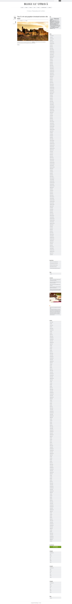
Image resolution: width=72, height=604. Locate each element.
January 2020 (51, 104)
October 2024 (51, 325)
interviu (51, 24)
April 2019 (51, 118)
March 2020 (51, 101)
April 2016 (51, 461)
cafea (57, 21)
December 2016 (51, 162)
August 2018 (51, 417)
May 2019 (51, 403)
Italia (53, 24)
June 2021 (51, 364)
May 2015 (51, 478)
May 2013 (51, 229)
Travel (26, 20)
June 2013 (51, 514)
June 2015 (51, 190)
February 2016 (51, 464)
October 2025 (51, 35)
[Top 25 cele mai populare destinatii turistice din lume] (32, 40)
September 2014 (51, 204)
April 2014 (51, 212)
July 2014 (51, 207)
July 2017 (51, 151)
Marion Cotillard (55, 25)
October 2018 (51, 414)
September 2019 (51, 110)
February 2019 (51, 121)
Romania (53, 26)
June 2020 (51, 96)
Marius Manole (58, 25)
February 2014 (51, 215)
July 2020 (51, 95)
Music (50, 589)
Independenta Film (56, 23)
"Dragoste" (52, 18)
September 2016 (51, 453)
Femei (56, 22)
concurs (58, 21)
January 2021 (51, 85)
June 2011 (51, 254)
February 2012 (51, 246)
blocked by (55, 547)
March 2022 (51, 65)
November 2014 (51, 201)
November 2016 (51, 450)
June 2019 (51, 115)
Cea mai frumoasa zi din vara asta (54, 263)
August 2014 (51, 492)
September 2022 (51, 342)
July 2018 (51, 132)
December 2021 (51, 356)
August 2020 (51, 93)
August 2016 (51, 168)
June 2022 (51, 60)
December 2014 (51, 486)
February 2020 (51, 389)
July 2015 (51, 475)
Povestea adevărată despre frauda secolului (55, 268)
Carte (50, 554)
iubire (55, 24)
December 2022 (51, 51)
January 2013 (51, 235)
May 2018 (51, 135)
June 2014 (51, 209)
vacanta (51, 28)
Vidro (50, 284)
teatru (54, 27)
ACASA (22, 7)
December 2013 (51, 218)
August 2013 (51, 511)
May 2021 (51, 79)
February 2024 (51, 328)
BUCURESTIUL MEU (44, 7)
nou (50, 305)
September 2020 (51, 378)
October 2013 (51, 221)
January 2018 (51, 428)
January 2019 (51, 123)
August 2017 (51, 149)
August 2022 (51, 57)
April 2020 (51, 99)
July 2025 (51, 37)
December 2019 (51, 392)
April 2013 (51, 231)
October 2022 (51, 54)
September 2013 (51, 223)
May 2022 (51, 62)
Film (50, 557)
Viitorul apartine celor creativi (53, 266)
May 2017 (51, 154)
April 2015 (51, 193)
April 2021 (51, 367)
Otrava (21, 20)
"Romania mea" (54, 19)
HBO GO (53, 23)
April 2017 (51, 442)
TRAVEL (38, 7)
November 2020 (51, 375)
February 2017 (51, 159)
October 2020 (51, 90)
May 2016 (51, 173)
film (57, 22)
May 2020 (51, 98)
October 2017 (51, 146)
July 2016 (51, 170)
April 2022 (51, 350)
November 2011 (51, 536)
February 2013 (51, 234)
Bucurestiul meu (52, 552)
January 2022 (51, 68)
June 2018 (51, 134)
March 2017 (51, 157)
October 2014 (51, 489)
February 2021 (51, 84)
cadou (55, 21)
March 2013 (51, 232)
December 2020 (51, 87)
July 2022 (51, 59)
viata (54, 28)
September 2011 (51, 251)
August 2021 (51, 76)
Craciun (51, 22)
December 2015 (51, 467)
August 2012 (51, 528)
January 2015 (51, 198)
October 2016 (51, 165)
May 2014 (51, 497)
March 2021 (51, 82)
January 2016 (51, 179)
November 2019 (51, 107)
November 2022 (51, 339)
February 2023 (51, 49)
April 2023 (51, 46)
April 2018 (51, 137)
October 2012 (51, 240)
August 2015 (51, 187)
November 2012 (51, 525)
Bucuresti (52, 21)
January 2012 (51, 248)
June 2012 (51, 243)
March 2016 (51, 176)
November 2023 (51, 43)
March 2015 (51, 195)
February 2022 (51, 353)
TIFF (55, 27)
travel (57, 27)
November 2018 (51, 126)
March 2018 (51, 425)
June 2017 (51, 439)
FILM (34, 7)
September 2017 (51, 148)
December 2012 (51, 237)
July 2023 (51, 331)
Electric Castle (53, 22)
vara (53, 28)
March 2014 (51, 500)
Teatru (50, 560)
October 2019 (51, 109)
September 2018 (51, 129)
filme (58, 22)
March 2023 (51, 48)
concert (56, 21)
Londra (55, 24)
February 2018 (51, 140)
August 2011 (51, 539)
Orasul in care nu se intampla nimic (54, 307)
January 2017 (51, 160)
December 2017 (51, 143)
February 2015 (51, 196)
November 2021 (51, 71)
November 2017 (51, 145)
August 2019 (51, 112)
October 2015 (51, 184)
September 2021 (51, 74)
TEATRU (26, 7)
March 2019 (51, 406)
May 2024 (51, 40)
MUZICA (31, 7)
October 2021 (51, 73)
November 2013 (51, 220)
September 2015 (51, 185)
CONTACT (50, 7)
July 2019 (51, 400)
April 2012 (51, 245)
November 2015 (51, 182)
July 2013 (51, 226)
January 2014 (51, 503)
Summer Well (51, 27)
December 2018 (51, 411)
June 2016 (51, 171)
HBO (50, 23)
